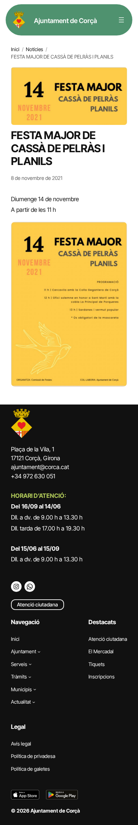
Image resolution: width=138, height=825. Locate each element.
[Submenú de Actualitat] (33, 701)
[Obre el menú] (121, 20)
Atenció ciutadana (37, 604)
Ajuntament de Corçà (65, 21)
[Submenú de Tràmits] (29, 676)
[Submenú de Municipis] (34, 689)
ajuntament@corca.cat (40, 467)
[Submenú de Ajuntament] (39, 651)
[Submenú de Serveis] (30, 663)
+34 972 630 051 (33, 476)
